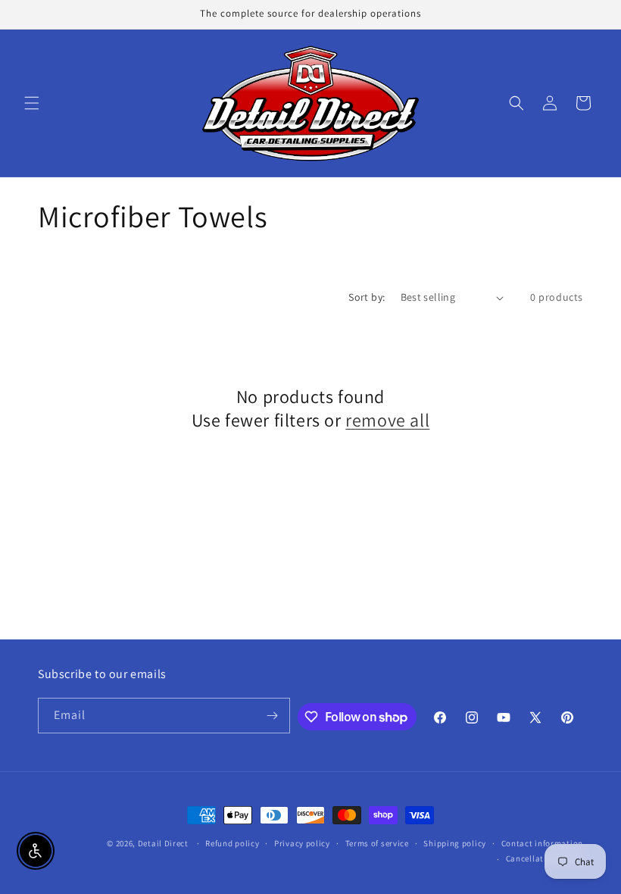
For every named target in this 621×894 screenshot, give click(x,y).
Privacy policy (302, 843)
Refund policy (232, 843)
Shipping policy (454, 843)
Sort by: (366, 297)
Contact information (542, 843)
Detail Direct (163, 843)
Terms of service (377, 843)
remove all (387, 420)
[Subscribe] (272, 715)
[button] (31, 103)
